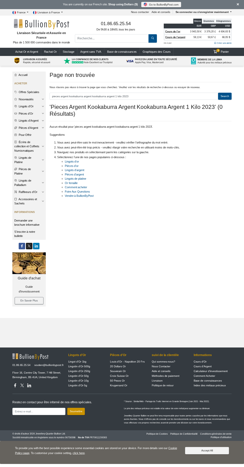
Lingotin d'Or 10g (78, 380)
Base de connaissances (122, 51)
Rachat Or (50, 51)
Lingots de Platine (22, 160)
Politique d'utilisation (221, 437)
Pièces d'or (72, 165)
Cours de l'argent (175, 37)
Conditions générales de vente (216, 434)
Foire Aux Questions (77, 191)
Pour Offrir (24, 134)
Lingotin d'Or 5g (77, 385)
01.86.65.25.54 (21, 365)
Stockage (68, 51)
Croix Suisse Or (119, 375)
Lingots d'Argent (28, 120)
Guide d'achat (29, 278)
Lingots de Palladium (22, 182)
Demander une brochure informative (26, 222)
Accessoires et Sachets (25, 201)
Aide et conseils (161, 12)
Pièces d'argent (74, 174)
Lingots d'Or (26, 106)
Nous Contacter (161, 366)
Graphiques (156, 51)
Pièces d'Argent (28, 127)
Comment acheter (76, 187)
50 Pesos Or (117, 380)
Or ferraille (71, 183)
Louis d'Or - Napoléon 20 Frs (127, 361)
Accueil (22, 75)
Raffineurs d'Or (27, 192)
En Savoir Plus (29, 300)
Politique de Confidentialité (184, 434)
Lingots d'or (72, 161)
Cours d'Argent (203, 366)
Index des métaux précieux (210, 385)
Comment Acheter (204, 375)
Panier (223, 51)
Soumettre (76, 411)
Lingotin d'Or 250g (79, 371)
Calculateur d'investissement (211, 371)
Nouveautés (26, 99)
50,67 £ (212, 37)
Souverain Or (118, 371)
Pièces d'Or (25, 113)
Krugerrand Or (118, 385)
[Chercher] (152, 38)
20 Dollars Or (118, 366)
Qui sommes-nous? (163, 361)
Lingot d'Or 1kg (77, 361)
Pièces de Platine (22, 171)
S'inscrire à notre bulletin (24, 234)
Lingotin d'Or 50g (78, 375)
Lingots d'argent (74, 170)
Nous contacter (140, 12)
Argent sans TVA (90, 51)
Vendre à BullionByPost (79, 195)
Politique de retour (162, 385)
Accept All (207, 450)
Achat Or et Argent (26, 51)
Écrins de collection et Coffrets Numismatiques (26, 146)
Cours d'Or (200, 361)
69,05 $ (226, 37)
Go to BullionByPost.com (163, 4)
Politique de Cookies (157, 434)
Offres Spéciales (28, 92)
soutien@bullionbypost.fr (49, 365)
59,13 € (197, 37)
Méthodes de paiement (165, 375)
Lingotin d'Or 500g (79, 366)
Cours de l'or (172, 31)
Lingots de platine (75, 178)
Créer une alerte (224, 43)
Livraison (157, 380)
